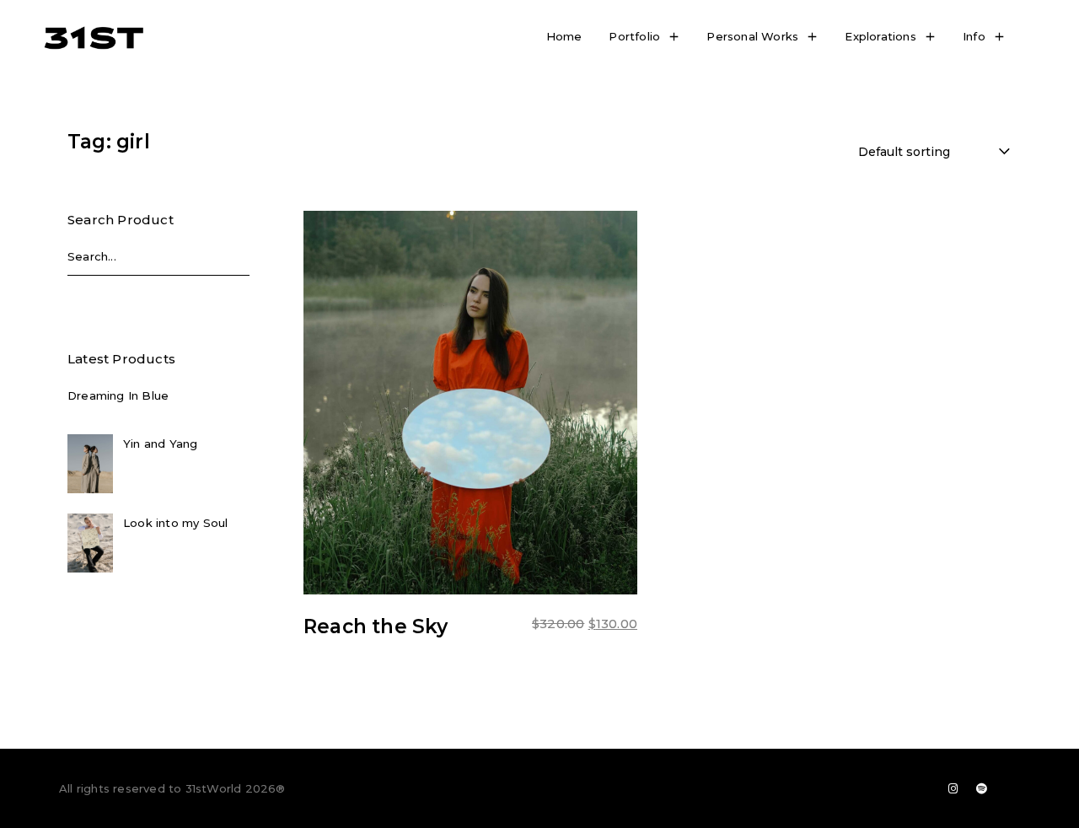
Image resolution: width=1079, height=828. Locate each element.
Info (974, 36)
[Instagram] (953, 788)
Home (564, 36)
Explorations (880, 36)
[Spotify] (982, 788)
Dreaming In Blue (118, 395)
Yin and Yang (160, 443)
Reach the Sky (375, 626)
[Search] (233, 261)
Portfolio (634, 36)
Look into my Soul (175, 523)
